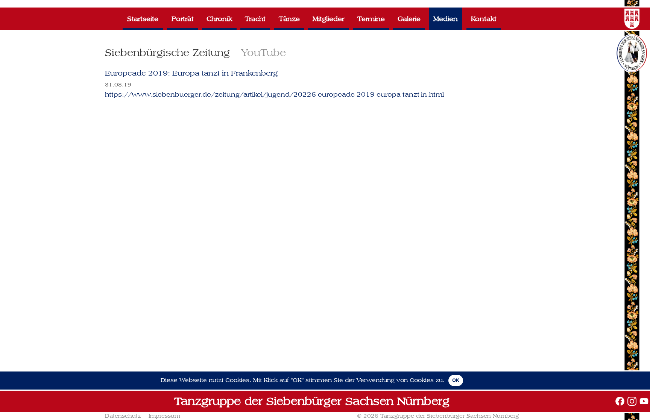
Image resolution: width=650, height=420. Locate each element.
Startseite (142, 19)
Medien (445, 19)
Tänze (289, 19)
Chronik (219, 19)
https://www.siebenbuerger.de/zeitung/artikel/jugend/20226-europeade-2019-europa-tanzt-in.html (274, 94)
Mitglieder (328, 19)
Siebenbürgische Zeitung (167, 52)
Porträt (183, 19)
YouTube (263, 52)
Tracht (255, 19)
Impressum (164, 415)
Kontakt (484, 19)
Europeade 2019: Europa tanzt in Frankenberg (191, 73)
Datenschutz (123, 415)
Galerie (409, 19)
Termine (371, 19)
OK (456, 380)
